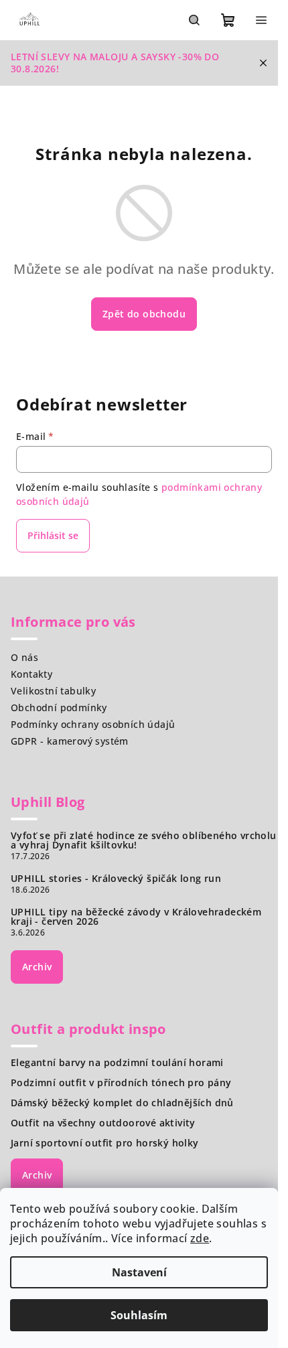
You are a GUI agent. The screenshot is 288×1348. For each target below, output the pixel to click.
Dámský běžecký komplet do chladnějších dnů (122, 1103)
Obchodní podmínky (59, 707)
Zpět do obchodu (144, 313)
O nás (24, 657)
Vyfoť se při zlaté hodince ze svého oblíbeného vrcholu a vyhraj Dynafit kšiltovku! (144, 840)
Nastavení (139, 1272)
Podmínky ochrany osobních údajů (93, 724)
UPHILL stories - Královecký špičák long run (116, 878)
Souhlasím (139, 1315)
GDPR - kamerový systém (70, 741)
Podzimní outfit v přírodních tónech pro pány (121, 1083)
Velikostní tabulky (53, 690)
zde (199, 1238)
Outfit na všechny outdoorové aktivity (103, 1123)
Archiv (37, 966)
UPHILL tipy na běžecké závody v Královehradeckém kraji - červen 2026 (136, 916)
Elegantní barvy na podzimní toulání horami (117, 1062)
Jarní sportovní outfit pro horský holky (105, 1143)
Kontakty (31, 674)
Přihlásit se (52, 535)
